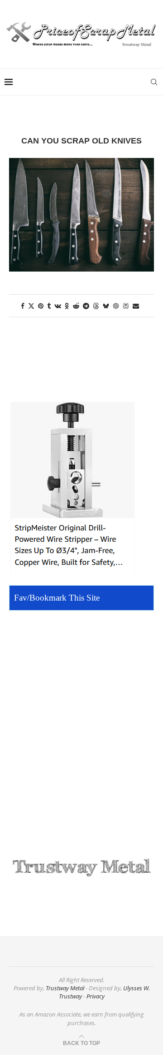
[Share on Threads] (96, 305)
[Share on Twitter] (31, 305)
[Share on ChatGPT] (116, 305)
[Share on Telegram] (86, 305)
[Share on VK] (57, 305)
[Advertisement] (81, 731)
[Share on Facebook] (22, 305)
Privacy (95, 996)
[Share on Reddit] (76, 305)
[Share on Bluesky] (106, 305)
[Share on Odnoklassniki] (67, 305)
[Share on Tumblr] (49, 305)
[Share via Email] (136, 305)
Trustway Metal (65, 988)
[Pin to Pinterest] (40, 305)
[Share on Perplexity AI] (126, 305)
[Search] (153, 82)
